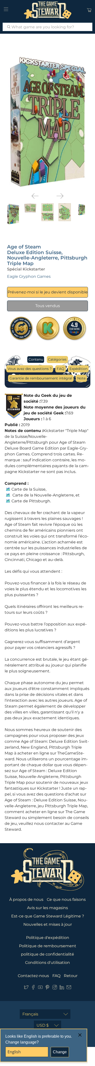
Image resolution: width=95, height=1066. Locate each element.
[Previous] (35, 196)
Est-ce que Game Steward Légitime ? (47, 916)
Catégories (57, 359)
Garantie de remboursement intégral (41, 378)
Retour (70, 975)
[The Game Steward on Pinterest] (47, 988)
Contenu (35, 359)
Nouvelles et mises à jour (47, 924)
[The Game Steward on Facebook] (33, 988)
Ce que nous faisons (66, 899)
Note (81, 378)
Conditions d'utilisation (47, 962)
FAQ (60, 368)
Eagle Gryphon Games (29, 276)
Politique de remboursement (47, 946)
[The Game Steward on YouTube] (40, 988)
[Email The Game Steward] (68, 988)
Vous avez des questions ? (30, 368)
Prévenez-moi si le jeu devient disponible (48, 292)
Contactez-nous (33, 975)
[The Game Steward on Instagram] (54, 988)
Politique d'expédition (47, 937)
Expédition (78, 368)
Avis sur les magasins (47, 907)
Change (60, 1052)
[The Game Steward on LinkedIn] (61, 988)
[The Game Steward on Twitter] (26, 988)
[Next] (60, 196)
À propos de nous (26, 899)
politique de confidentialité (47, 954)
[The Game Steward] (47, 10)
